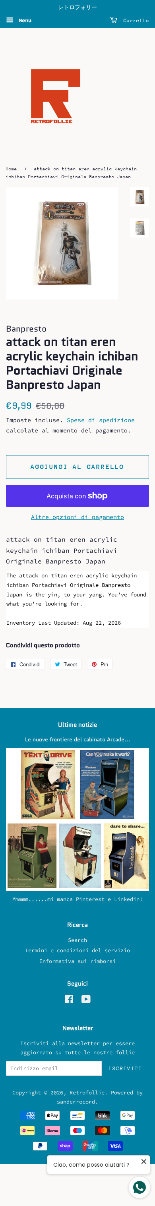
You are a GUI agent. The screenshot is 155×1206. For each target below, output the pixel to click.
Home (11, 169)
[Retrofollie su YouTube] (86, 1001)
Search (77, 940)
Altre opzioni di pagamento (77, 517)
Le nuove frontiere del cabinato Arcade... (77, 739)
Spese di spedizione (101, 420)
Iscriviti (125, 1068)
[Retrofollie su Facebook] (69, 1001)
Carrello (134, 20)
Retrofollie (87, 1092)
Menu (23, 20)
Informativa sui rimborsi (77, 961)
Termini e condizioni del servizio (77, 950)
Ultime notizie (77, 724)
